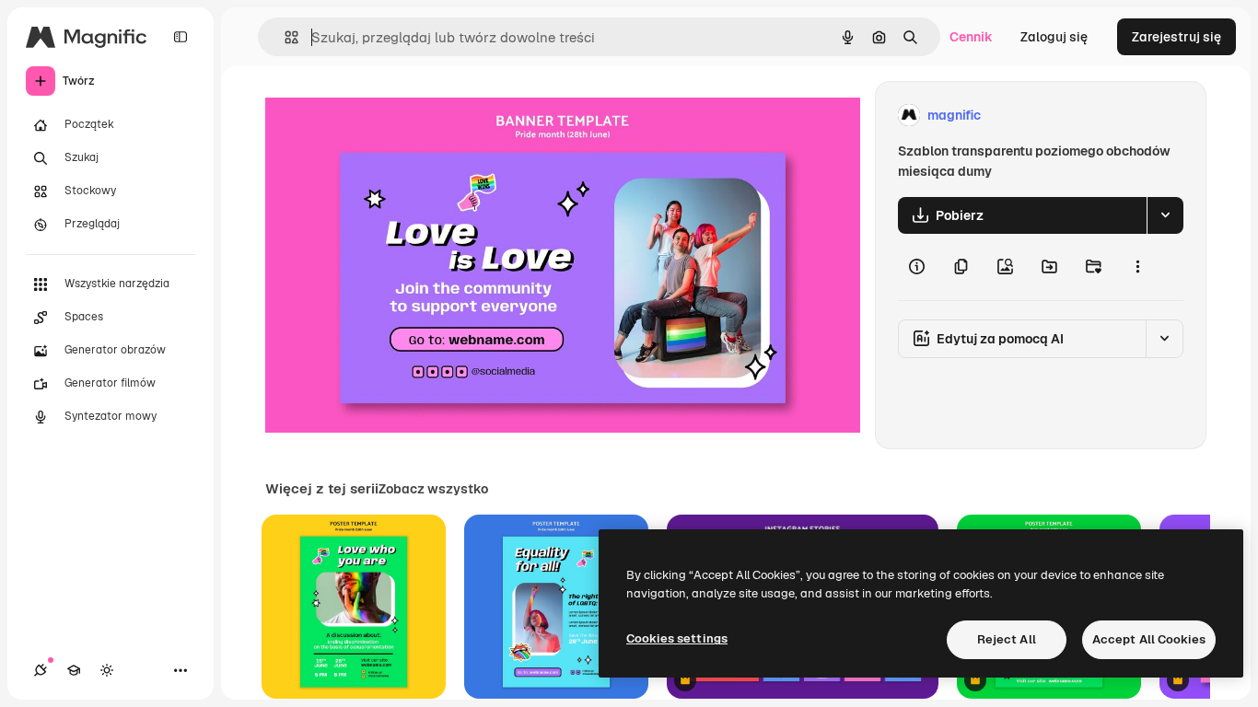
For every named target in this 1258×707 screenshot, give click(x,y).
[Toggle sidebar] (180, 37)
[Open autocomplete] (284, 37)
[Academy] (73, 670)
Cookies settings (677, 638)
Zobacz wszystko (433, 489)
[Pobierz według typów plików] (1165, 215)
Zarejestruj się (1176, 37)
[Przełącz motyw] (107, 670)
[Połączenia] (40, 670)
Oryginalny (392, 115)
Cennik (971, 37)
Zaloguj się (1054, 37)
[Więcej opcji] (1137, 267)
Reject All (1006, 639)
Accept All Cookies (1149, 639)
